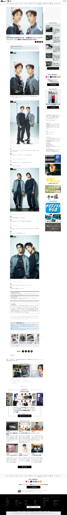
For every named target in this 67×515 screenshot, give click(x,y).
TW (36, 42)
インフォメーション (57, 3)
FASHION (34, 378)
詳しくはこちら (53, 513)
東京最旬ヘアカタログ (23, 455)
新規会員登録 (54, 84)
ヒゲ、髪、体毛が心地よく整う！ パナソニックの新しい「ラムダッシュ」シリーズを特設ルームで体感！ (38, 343)
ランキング (16, 3)
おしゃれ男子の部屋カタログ (25, 433)
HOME (7, 359)
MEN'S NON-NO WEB (3, 1)
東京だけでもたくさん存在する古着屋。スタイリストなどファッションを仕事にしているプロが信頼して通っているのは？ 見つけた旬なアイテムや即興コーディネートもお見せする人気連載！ (37, 460)
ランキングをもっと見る (53, 68)
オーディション (11, 3)
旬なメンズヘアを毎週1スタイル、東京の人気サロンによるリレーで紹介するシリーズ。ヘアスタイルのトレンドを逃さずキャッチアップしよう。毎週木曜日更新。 (25, 460)
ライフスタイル (39, 3)
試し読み (53, 107)
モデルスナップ (31, 3)
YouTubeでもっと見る (25, 415)
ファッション (21, 3)
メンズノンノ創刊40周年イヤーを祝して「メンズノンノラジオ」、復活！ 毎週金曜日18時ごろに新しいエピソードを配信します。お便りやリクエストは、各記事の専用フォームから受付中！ (37, 437)
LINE (42, 42)
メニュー (66, 1)
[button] (15, 345)
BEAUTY (16, 378)
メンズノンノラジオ (35, 433)
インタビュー (12, 355)
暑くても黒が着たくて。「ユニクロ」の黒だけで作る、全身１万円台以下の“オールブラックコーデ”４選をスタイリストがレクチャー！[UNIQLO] (56, 31)
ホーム (7, 3)
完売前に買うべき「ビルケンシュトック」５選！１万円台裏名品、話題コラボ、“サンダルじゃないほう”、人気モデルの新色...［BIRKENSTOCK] (56, 58)
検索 (64, 1)
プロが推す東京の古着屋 (36, 455)
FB (38, 42)
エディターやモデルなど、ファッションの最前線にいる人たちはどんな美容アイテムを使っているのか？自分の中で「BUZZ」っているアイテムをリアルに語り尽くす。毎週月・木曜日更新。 (12, 460)
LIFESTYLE (8, 36)
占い (52, 3)
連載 (50, 3)
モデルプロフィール (46, 3)
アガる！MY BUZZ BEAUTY (12, 455)
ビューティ (26, 3)
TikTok (49, 77)
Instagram (46, 77)
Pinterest (55, 77)
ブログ (35, 3)
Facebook (53, 77)
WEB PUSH (60, 77)
